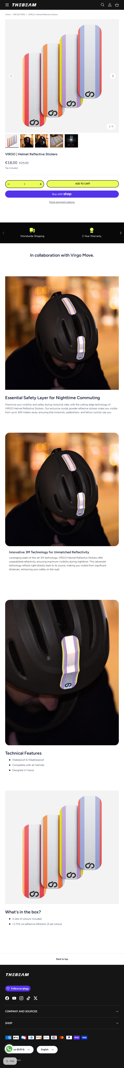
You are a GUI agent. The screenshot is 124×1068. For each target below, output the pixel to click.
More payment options (62, 202)
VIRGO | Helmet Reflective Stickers (43, 14)
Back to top (62, 959)
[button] (116, 4)
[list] (62, 76)
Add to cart (82, 183)
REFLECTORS (19, 14)
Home (7, 14)
